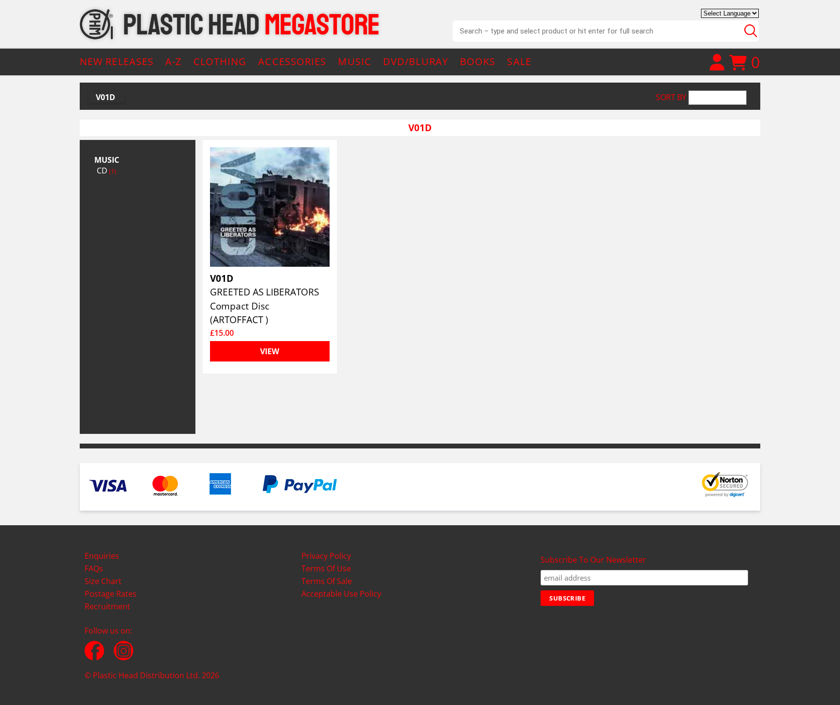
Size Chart (103, 581)
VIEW (269, 351)
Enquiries (102, 555)
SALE (519, 61)
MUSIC (354, 61)
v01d (105, 97)
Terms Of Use (326, 568)
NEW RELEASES (117, 61)
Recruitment (107, 606)
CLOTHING (220, 61)
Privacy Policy (326, 555)
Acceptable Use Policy (341, 593)
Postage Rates (111, 593)
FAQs (94, 568)
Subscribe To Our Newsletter (593, 559)
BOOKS (478, 61)
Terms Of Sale (326, 581)
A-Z (173, 61)
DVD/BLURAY (415, 61)
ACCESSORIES (292, 61)
